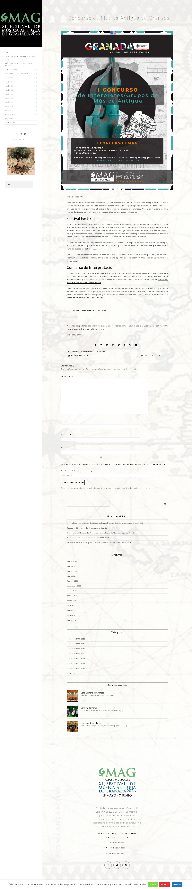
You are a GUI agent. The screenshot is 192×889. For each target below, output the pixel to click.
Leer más (177, 884)
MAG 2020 (9, 98)
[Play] (8, 184)
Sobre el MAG (11, 70)
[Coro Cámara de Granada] (72, 696)
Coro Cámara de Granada (92, 692)
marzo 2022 (72, 571)
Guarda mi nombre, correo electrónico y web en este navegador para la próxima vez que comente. (113, 464)
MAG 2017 (9, 110)
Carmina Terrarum (89, 708)
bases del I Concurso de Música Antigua (85, 297)
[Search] (164, 503)
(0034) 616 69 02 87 (117, 848)
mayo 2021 (71, 576)
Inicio (8, 52)
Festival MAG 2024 (77, 668)
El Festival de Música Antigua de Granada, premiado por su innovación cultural (99, 543)
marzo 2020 (72, 591)
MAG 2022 (9, 90)
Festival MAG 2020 (80, 355)
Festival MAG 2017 (77, 644)
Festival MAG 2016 (77, 639)
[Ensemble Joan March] (72, 726)
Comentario (68, 376)
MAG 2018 (9, 106)
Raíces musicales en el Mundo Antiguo (19, 64)
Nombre (66, 422)
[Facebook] (17, 134)
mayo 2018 (71, 601)
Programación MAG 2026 (16, 74)
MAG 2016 (9, 114)
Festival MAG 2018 (77, 649)
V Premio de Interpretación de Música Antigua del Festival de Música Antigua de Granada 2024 (105, 523)
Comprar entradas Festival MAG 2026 (20, 58)
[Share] (95, 345)
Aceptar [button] (152, 884)
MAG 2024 (9, 82)
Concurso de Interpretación (83, 351)
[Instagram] (25, 134)
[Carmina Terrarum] (72, 711)
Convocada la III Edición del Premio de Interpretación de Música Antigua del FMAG (100, 533)
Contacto (10, 122)
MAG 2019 (9, 102)
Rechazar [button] (164, 884)
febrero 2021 (72, 581)
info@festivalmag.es (117, 853)
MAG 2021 (9, 94)
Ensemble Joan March (91, 723)
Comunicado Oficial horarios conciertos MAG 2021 (88, 538)
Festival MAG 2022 (77, 663)
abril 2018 (71, 605)
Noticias (9, 118)
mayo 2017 (71, 610)
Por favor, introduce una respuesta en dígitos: (86, 471)
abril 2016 (71, 615)
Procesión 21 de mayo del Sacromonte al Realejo (87, 528)
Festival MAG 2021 (77, 658)
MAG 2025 (9, 78)
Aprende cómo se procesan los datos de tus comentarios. (127, 488)
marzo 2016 (72, 620)
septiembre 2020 (74, 586)
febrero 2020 (72, 596)
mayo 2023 (71, 566)
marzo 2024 (72, 561)
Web (63, 448)
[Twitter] (21, 134)
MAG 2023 (9, 86)
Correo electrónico (72, 435)
